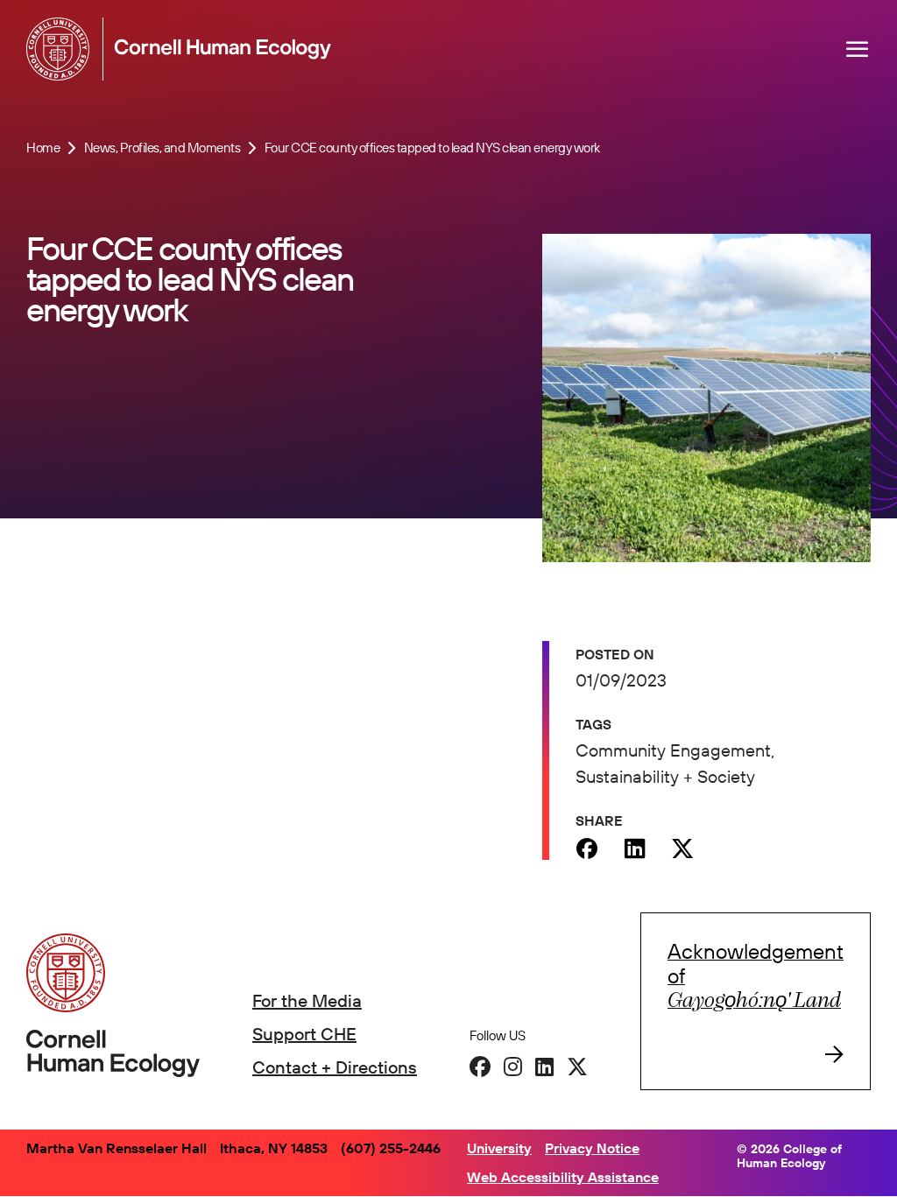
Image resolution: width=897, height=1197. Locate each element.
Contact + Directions (334, 1067)
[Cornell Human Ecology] (61, 49)
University (499, 1148)
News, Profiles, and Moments (162, 147)
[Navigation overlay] (857, 49)
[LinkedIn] (544, 1066)
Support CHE (304, 1034)
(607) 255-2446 (391, 1148)
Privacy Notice (592, 1148)
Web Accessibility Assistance (563, 1177)
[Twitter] (683, 848)
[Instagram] (513, 1066)
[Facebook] (586, 848)
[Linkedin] (635, 848)
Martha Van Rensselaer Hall (116, 1148)
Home (43, 147)
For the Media (307, 1000)
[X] (577, 1066)
